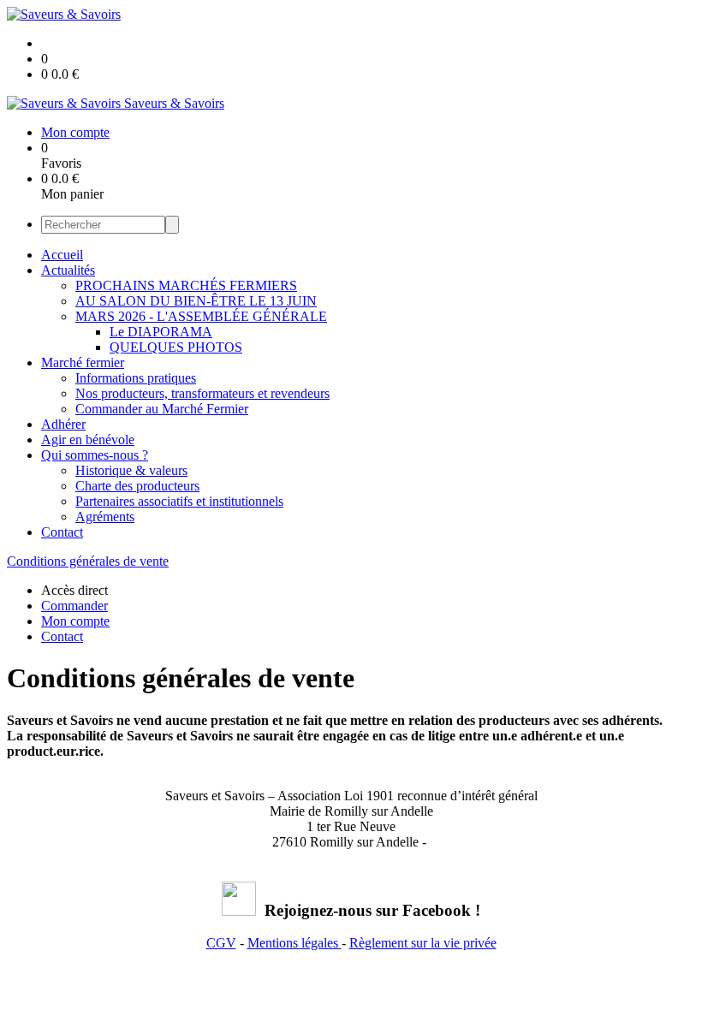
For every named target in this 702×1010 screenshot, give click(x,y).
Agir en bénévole (87, 439)
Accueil (62, 254)
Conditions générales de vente (88, 561)
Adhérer (63, 424)
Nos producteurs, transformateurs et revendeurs (202, 393)
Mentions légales (294, 943)
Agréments (104, 516)
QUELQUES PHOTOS (176, 347)
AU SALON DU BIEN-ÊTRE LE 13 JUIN (196, 301)
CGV (221, 943)
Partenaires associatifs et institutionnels (179, 501)
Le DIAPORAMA (161, 331)
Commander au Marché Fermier (161, 408)
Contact (62, 532)
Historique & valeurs (131, 470)
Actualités (68, 270)
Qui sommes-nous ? (94, 455)
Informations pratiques (135, 378)
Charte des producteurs (137, 485)
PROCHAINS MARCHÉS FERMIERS (186, 285)
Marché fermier (82, 362)
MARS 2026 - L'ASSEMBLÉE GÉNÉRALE (201, 316)
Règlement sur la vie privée (423, 943)
